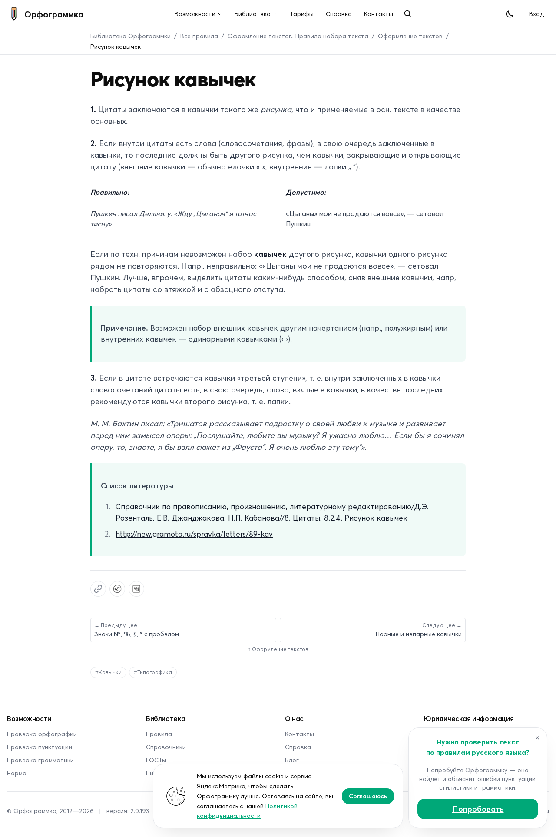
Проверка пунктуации (39, 747)
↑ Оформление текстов (278, 649)
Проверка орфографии (42, 734)
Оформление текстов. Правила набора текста (298, 36)
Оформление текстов (410, 36)
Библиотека (253, 14)
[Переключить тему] (510, 14)
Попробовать (478, 809)
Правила (159, 734)
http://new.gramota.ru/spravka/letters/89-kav (194, 533)
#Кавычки (108, 672)
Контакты (378, 14)
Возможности (195, 14)
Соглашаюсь (368, 796)
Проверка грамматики (40, 760)
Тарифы (302, 14)
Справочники (166, 747)
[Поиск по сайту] (408, 14)
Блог (292, 760)
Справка (339, 14)
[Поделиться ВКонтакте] (136, 589)
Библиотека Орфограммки (130, 36)
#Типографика (153, 672)
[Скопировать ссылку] (98, 589)
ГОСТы (156, 760)
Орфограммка (53, 14)
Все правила (199, 36)
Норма (16, 773)
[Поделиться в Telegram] (117, 589)
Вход (536, 14)
